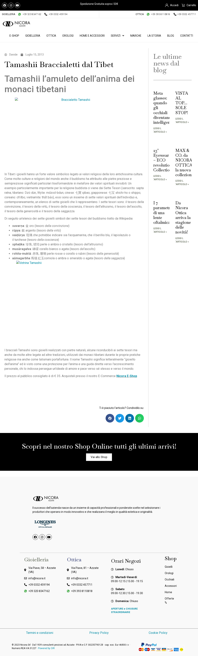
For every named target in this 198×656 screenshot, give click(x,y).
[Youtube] (17, 5)
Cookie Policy (158, 633)
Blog (170, 35)
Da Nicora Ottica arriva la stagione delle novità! (183, 217)
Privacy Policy (99, 633)
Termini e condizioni (39, 633)
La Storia (154, 35)
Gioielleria (32, 35)
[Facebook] (4, 5)
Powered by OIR (46, 648)
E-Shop (14, 35)
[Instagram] (11, 5)
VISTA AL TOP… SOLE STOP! (181, 103)
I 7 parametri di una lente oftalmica (162, 212)
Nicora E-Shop (126, 376)
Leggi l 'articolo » (160, 130)
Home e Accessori (92, 35)
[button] (110, 418)
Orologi (67, 35)
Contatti (186, 35)
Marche (135, 35)
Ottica (51, 35)
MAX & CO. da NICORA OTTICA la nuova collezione (184, 162)
